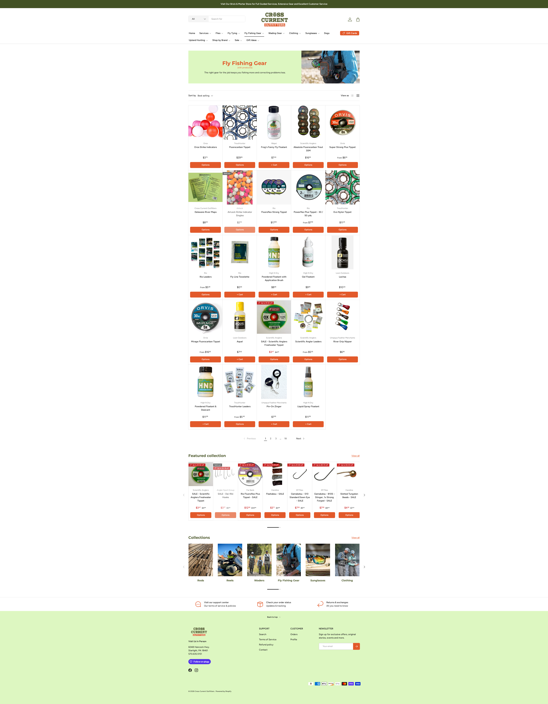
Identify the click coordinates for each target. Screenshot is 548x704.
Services (203, 33)
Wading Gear (275, 33)
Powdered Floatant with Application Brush (274, 278)
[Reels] (230, 560)
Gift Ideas (251, 40)
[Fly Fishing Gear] (288, 560)
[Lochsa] (342, 252)
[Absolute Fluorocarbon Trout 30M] (308, 122)
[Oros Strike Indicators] (205, 122)
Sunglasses (311, 33)
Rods (200, 580)
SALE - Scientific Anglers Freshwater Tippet (274, 343)
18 (285, 438)
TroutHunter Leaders (239, 406)
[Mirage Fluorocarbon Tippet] (205, 317)
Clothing (293, 33)
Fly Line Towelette (239, 276)
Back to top (272, 617)
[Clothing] (347, 560)
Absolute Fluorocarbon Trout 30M (308, 149)
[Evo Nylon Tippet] (342, 187)
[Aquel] (240, 317)
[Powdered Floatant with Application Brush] (274, 252)
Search (262, 634)
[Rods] (201, 560)
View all (355, 455)
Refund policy (266, 644)
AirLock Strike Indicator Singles (240, 214)
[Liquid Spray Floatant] (308, 382)
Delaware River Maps (205, 212)
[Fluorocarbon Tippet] (240, 122)
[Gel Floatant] (308, 252)
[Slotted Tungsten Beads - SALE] (349, 474)
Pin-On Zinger (274, 406)
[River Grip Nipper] (342, 317)
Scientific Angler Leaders (308, 341)
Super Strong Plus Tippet (342, 147)
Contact (263, 649)
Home (192, 33)
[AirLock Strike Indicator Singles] (240, 187)
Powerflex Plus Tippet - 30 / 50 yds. (308, 214)
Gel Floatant (308, 276)
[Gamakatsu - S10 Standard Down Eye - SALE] (299, 474)
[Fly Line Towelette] (240, 252)
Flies (218, 33)
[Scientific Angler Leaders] (308, 317)
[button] (358, 19)
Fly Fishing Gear (252, 33)
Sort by (192, 95)
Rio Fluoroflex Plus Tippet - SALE (250, 495)
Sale (237, 40)
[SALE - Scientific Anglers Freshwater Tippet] (274, 317)
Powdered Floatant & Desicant (205, 408)
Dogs (326, 33)
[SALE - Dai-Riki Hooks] (225, 474)
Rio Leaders (205, 276)
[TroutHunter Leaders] (240, 382)
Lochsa (342, 276)
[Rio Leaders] (205, 252)
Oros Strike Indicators (205, 147)
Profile (293, 639)
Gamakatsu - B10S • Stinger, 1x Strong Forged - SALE (324, 497)
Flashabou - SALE (275, 493)
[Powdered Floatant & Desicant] (205, 382)
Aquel (240, 341)
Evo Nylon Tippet (342, 212)
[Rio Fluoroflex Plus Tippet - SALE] (250, 474)
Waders (259, 580)
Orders (293, 634)
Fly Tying (232, 33)
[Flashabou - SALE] (275, 474)
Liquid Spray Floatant (308, 406)
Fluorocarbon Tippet (239, 147)
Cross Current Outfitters (205, 691)
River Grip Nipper (342, 341)
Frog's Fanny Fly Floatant (274, 147)
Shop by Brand (219, 40)
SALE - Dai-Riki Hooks (225, 495)
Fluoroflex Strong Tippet (274, 212)
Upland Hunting (197, 40)
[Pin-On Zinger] (274, 382)
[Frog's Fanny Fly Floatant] (274, 122)
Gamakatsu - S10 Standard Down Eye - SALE (300, 497)
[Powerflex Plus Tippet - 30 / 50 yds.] (308, 187)
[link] (249, 438)
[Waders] (259, 560)
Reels (230, 580)
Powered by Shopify (223, 691)
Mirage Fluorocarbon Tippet (205, 341)
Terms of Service (267, 639)
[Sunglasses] (318, 560)
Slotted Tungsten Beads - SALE (349, 495)
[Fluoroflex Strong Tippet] (274, 187)
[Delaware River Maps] (205, 187)
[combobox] (217, 19)
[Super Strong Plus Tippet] (342, 122)
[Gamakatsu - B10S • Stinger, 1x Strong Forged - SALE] (324, 474)
